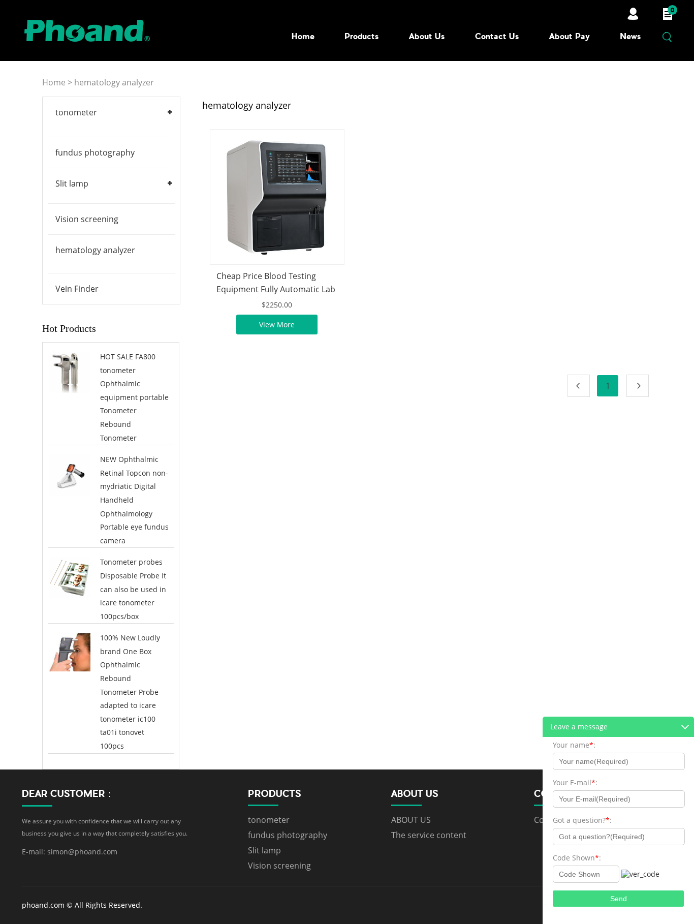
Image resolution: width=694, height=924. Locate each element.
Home (303, 36)
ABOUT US (411, 819)
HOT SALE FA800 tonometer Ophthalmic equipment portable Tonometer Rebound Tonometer (134, 397)
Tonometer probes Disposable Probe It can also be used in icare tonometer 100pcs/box (133, 589)
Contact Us (497, 36)
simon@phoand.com (82, 851)
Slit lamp (71, 183)
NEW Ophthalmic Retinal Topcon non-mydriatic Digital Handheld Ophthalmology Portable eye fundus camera (134, 499)
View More (277, 324)
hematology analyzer (114, 82)
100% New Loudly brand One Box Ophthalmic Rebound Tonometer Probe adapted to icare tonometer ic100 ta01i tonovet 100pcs (130, 692)
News (630, 36)
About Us (427, 36)
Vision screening (86, 219)
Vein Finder (77, 288)
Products (361, 36)
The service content (428, 835)
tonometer (76, 112)
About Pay (569, 36)
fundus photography (95, 152)
